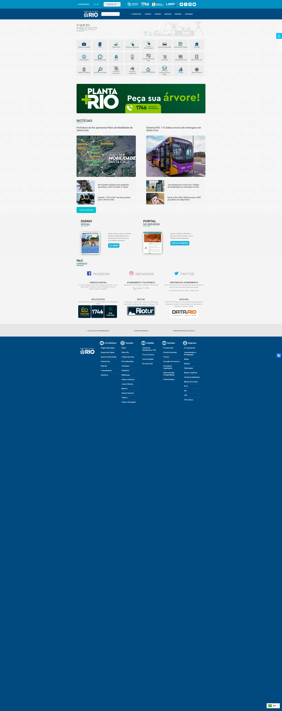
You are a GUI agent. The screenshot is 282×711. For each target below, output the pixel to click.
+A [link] (97, 4)
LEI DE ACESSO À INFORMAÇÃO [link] (98, 331)
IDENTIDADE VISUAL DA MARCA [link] (184, 331)
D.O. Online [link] (113, 245)
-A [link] (94, 4)
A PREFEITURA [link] (136, 14)
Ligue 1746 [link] (142, 288)
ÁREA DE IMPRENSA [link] (141, 331)
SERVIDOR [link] (167, 14)
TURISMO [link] (148, 14)
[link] (279, 36)
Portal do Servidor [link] (180, 243)
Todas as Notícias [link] (86, 210)
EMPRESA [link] (178, 14)
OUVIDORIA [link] (189, 14)
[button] (117, 14)
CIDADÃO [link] (158, 14)
